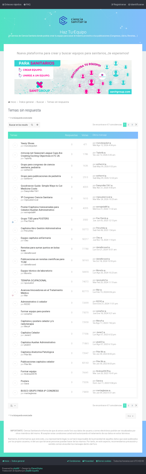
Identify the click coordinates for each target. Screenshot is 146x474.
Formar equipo (28, 371)
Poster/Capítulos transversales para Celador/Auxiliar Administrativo (40, 208)
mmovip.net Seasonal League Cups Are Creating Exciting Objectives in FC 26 (41, 154)
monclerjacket (30, 146)
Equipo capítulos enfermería (36, 238)
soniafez (28, 314)
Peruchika (28, 231)
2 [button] (128, 125)
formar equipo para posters (35, 311)
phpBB (16, 468)
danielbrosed (30, 253)
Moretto (28, 273)
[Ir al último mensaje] (110, 143)
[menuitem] (27, 4)
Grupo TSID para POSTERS (35, 218)
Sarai (26, 383)
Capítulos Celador (30, 332)
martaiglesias (30, 393)
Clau (26, 240)
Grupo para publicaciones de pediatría (41, 176)
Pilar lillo (28, 354)
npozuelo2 (29, 283)
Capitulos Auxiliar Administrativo (38, 342)
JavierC (27, 335)
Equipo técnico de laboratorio (36, 270)
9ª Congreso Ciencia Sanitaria (36, 197)
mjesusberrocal (31, 200)
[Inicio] (73, 20)
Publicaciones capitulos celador (37, 361)
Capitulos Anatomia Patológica (37, 352)
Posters (25, 381)
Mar (26, 295)
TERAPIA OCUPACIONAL (34, 280)
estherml (28, 170)
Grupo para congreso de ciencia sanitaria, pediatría (38, 166)
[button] (136, 125)
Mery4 (27, 326)
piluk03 (27, 345)
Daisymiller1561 (31, 191)
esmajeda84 (30, 212)
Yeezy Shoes (27, 143)
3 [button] (132, 125)
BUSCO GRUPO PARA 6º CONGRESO (40, 390)
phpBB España (32, 471)
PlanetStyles (37, 468)
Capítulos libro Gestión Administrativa (41, 228)
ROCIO (27, 304)
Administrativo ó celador (34, 301)
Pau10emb (29, 221)
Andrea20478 (30, 374)
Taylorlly (28, 158)
